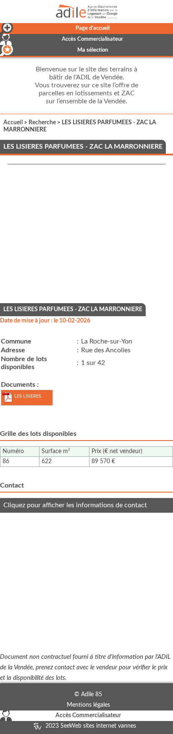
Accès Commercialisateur (92, 39)
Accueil (13, 123)
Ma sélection (92, 50)
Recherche (42, 123)
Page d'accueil (93, 28)
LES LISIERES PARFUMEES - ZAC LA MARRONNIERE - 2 (24, 400)
